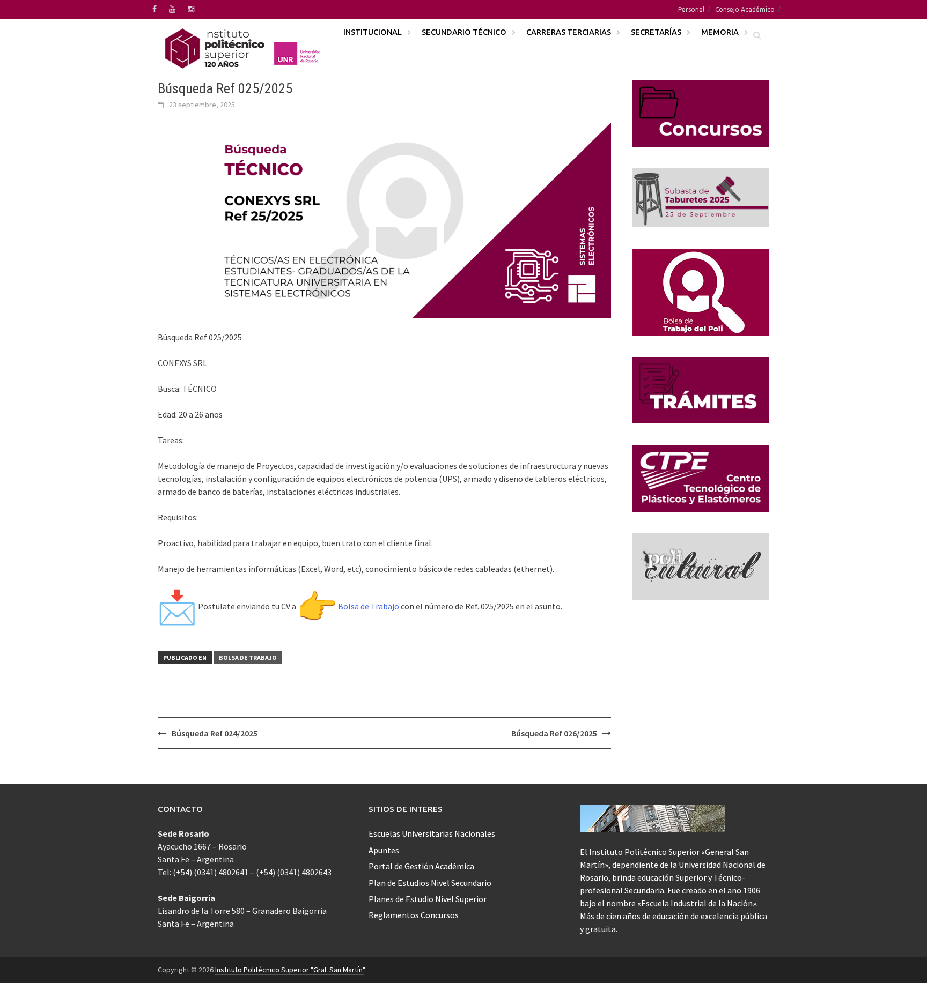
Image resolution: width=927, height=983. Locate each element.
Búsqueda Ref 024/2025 (215, 733)
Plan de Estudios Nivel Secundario (430, 882)
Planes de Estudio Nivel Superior (428, 898)
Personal (691, 9)
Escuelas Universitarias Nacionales (432, 833)
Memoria (720, 31)
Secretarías (656, 31)
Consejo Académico (745, 9)
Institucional (372, 31)
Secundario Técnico (464, 31)
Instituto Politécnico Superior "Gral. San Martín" (289, 969)
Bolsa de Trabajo (368, 606)
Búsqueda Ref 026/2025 (554, 733)
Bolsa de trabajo (248, 657)
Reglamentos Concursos (414, 915)
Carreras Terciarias (568, 31)
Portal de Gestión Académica (421, 866)
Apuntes (384, 850)
